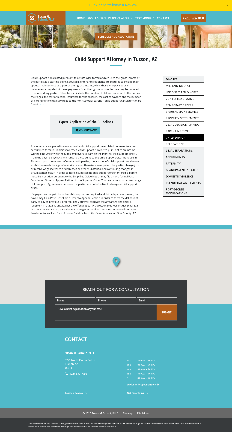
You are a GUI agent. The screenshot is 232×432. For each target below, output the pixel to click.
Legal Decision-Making (182, 124)
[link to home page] (45, 18)
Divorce (171, 79)
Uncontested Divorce (182, 92)
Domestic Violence (179, 176)
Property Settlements (182, 118)
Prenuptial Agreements (183, 183)
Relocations (175, 144)
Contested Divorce (180, 98)
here (41, 104)
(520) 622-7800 (78, 374)
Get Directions (135, 393)
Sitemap (128, 413)
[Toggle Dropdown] (131, 18)
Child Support (176, 137)
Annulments (175, 157)
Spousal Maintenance (182, 111)
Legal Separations (179, 150)
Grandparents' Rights (182, 170)
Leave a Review (74, 393)
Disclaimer (143, 413)
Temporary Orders (179, 105)
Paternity (173, 163)
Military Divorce (178, 86)
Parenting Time (177, 131)
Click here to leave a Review (113, 4)
